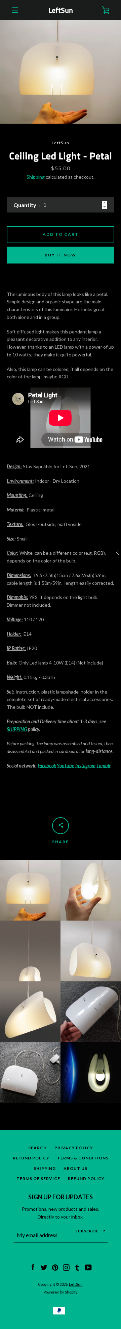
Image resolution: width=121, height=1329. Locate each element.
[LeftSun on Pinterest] (55, 1267)
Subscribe (87, 1231)
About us (75, 1168)
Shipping (36, 177)
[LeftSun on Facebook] (33, 1267)
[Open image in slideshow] (60, 72)
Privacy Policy (73, 1147)
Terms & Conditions (83, 1157)
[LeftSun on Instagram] (66, 1267)
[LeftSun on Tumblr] (77, 1267)
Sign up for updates (60, 1197)
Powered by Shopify (61, 1292)
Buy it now (60, 254)
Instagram (85, 766)
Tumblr (103, 766)
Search (37, 1147)
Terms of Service (38, 1178)
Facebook (47, 766)
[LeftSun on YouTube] (88, 1267)
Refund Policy (31, 1157)
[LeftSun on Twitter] (44, 1267)
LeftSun (60, 10)
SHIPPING (17, 729)
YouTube (65, 766)
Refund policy (86, 1178)
